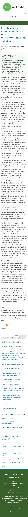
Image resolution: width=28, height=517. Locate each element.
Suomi (7, 17)
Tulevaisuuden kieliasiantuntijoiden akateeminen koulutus (11, 369)
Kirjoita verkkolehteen (8, 418)
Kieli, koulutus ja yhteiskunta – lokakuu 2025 (13, 459)
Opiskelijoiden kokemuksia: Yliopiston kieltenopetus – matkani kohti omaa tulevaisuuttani (12, 397)
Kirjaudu (23, 13)
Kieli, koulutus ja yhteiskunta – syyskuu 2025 (13, 462)
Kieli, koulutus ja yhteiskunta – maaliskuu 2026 (14, 446)
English (12, 17)
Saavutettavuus (14, 512)
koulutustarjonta (5, 337)
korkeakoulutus (23, 335)
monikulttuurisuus (21, 337)
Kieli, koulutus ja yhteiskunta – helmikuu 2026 (14, 450)
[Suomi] (14, 7)
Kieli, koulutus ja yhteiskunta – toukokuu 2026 (14, 443)
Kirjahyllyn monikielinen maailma (11, 384)
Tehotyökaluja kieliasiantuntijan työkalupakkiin (11, 404)
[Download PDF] (3, 328)
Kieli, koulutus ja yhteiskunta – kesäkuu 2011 (13, 364)
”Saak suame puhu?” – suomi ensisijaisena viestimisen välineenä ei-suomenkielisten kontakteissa (13, 390)
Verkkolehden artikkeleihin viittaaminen (12, 427)
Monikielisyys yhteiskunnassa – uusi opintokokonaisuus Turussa (12, 374)
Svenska (17, 17)
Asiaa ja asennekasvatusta (9, 408)
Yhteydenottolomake (14, 477)
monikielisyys (13, 337)
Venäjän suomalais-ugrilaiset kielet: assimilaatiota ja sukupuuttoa (11, 380)
